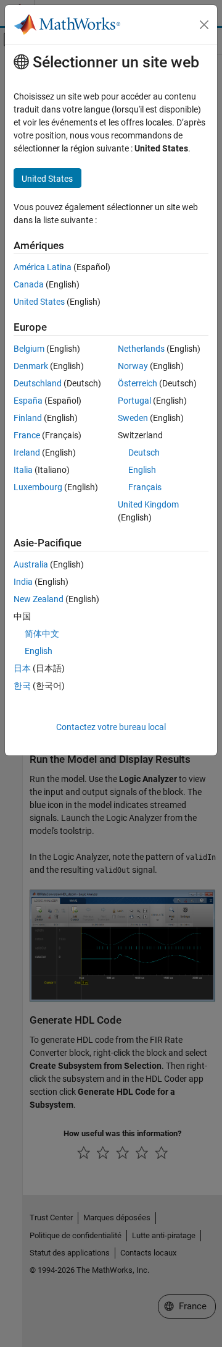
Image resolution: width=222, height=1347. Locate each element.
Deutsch (144, 452)
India (23, 582)
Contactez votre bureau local (111, 727)
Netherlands (141, 349)
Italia (23, 470)
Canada (29, 284)
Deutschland (38, 383)
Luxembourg (38, 487)
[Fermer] (204, 24)
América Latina (43, 267)
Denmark (31, 366)
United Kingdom (148, 504)
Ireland (27, 452)
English (142, 470)
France (27, 435)
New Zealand (39, 599)
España (28, 401)
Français (145, 487)
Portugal (134, 401)
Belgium (29, 349)
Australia (31, 564)
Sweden (133, 418)
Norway (133, 366)
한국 (22, 685)
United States (39, 302)
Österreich (137, 383)
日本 (22, 668)
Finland (28, 418)
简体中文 (42, 634)
